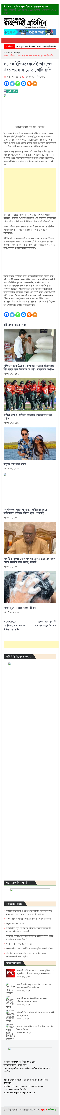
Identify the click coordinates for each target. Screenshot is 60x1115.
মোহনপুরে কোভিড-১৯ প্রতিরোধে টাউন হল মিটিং (14, 625)
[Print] (29, 83)
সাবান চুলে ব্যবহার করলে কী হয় (20, 608)
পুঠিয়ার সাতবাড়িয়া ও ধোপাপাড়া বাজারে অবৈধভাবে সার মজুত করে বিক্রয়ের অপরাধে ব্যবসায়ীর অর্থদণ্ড (29, 367)
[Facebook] (6, 83)
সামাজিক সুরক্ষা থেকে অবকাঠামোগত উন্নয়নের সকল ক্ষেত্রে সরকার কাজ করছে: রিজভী (29, 560)
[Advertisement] (30, 190)
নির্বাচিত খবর (40, 77)
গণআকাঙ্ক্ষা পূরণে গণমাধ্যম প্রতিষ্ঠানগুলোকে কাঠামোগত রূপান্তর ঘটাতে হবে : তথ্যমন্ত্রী (25, 511)
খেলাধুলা (29, 77)
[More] (34, 83)
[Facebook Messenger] (23, 83)
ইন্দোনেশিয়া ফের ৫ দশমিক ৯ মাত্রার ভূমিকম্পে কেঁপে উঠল (29, 948)
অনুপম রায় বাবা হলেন (15, 464)
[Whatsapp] (17, 83)
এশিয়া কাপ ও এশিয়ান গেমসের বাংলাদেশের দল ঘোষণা (28, 416)
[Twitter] (12, 83)
